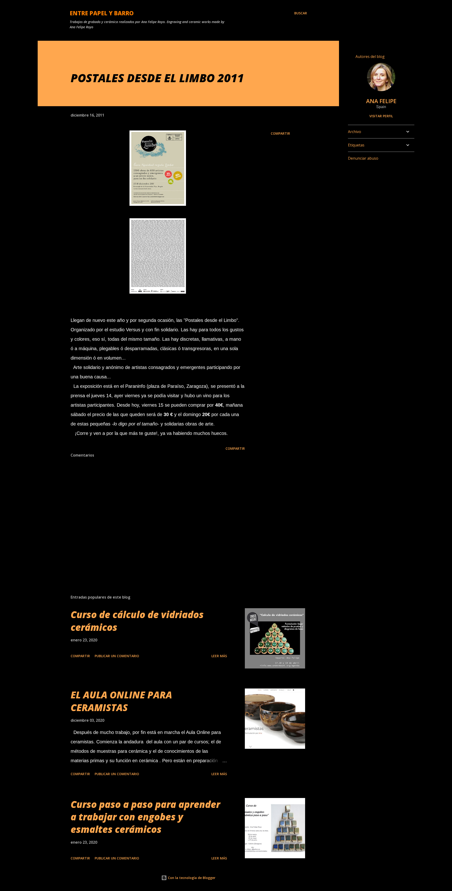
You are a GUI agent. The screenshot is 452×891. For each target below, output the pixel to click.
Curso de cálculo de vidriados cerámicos (137, 620)
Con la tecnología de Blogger (191, 877)
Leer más (219, 656)
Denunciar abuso (363, 158)
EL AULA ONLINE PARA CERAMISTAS (121, 701)
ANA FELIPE (381, 101)
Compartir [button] (280, 133)
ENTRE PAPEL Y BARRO (102, 13)
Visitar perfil (381, 116)
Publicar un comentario (117, 656)
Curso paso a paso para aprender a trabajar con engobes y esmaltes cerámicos (145, 817)
